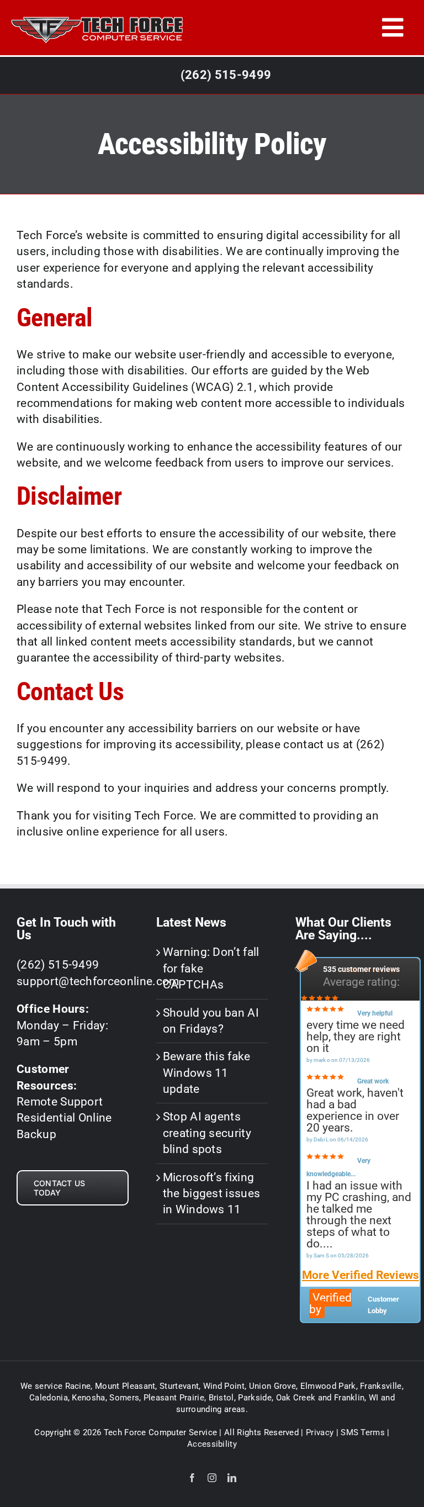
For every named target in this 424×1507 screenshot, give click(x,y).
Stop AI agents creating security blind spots (207, 1133)
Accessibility (212, 1444)
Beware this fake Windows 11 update (207, 1073)
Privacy (319, 1432)
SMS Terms (363, 1432)
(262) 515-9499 (226, 75)
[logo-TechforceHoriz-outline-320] (96, 13)
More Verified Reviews (360, 1276)
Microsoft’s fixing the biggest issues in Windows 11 (212, 1194)
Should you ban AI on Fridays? (211, 1020)
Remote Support (60, 1101)
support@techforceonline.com (98, 981)
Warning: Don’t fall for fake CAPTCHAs (211, 968)
